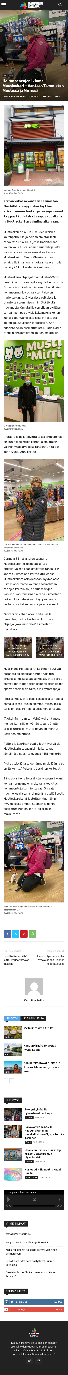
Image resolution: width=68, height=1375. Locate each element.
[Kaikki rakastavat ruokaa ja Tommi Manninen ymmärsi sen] (13, 1067)
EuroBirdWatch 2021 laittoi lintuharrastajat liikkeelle (16, 960)
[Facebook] (7, 934)
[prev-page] (6, 1080)
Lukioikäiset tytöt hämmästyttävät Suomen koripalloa (30, 1263)
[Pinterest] (24, 934)
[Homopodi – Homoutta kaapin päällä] (13, 1174)
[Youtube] (38, 1360)
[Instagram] (29, 1360)
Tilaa (59, 1309)
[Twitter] (15, 934)
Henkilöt (9, 1037)
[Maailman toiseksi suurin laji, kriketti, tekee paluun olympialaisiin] (13, 1154)
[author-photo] (34, 995)
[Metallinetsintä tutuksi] (13, 1032)
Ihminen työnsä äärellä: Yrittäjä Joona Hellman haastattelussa (50, 960)
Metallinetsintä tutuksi (39, 1028)
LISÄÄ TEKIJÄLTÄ (33, 1018)
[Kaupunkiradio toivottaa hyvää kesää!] (13, 1049)
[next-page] (11, 1080)
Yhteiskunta (31, 1177)
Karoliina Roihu (17, 96)
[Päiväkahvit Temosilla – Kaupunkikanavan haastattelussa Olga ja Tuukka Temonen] (13, 1131)
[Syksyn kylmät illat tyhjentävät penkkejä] (13, 1114)
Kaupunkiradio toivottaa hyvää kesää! (27, 1242)
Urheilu (29, 1117)
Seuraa (57, 1301)
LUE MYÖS (12, 1018)
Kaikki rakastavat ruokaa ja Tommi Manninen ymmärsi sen (42, 1067)
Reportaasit (8, 75)
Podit (7, 1054)
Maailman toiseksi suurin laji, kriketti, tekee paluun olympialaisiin (43, 1154)
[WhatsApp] (32, 934)
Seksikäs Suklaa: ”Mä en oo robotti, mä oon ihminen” (30, 1274)
